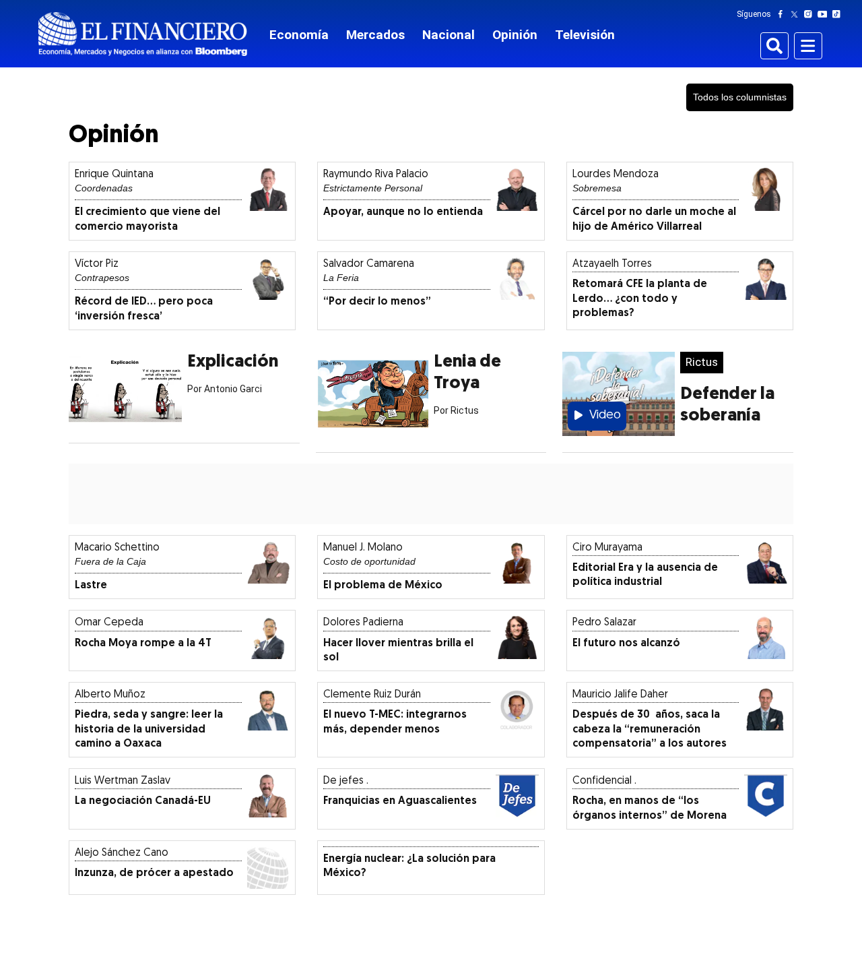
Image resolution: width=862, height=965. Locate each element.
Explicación (232, 362)
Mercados (375, 34)
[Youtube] (825, 14)
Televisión (585, 34)
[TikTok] (839, 14)
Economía (299, 34)
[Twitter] (797, 14)
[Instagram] (811, 14)
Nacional (448, 34)
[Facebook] (783, 14)
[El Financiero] (142, 34)
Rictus (702, 362)
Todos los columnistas (740, 97)
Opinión (514, 34)
